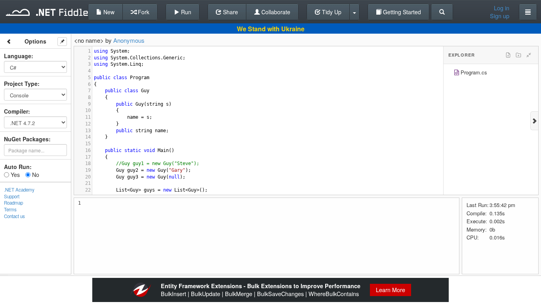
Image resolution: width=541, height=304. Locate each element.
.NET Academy (19, 189)
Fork (142, 12)
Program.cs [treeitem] (474, 72)
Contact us (14, 216)
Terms (10, 209)
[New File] (508, 55)
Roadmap (13, 203)
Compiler (16, 111)
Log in (501, 8)
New (108, 12)
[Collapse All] (528, 55)
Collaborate (275, 12)
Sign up (499, 16)
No (34, 175)
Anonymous (129, 40)
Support (11, 196)
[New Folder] (518, 55)
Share (229, 12)
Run (185, 12)
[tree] (491, 73)
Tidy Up (330, 12)
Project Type (21, 83)
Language (17, 56)
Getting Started (401, 12)
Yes (14, 175)
